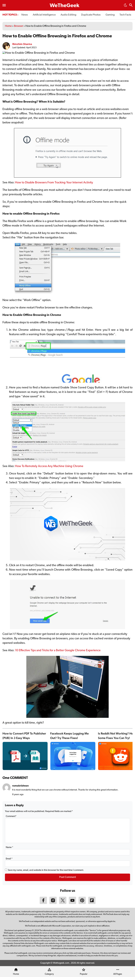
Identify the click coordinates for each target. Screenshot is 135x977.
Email (9, 859)
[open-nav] (4, 5)
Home (8, 26)
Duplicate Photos (91, 15)
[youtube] (72, 903)
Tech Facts (125, 15)
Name (9, 847)
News (24, 15)
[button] (125, 6)
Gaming (110, 15)
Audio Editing (68, 15)
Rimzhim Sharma (22, 44)
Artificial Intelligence (44, 15)
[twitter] (62, 903)
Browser (18, 26)
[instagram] (53, 903)
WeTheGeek (64, 5)
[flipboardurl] (91, 903)
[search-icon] (131, 5)
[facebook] (43, 903)
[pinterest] (82, 903)
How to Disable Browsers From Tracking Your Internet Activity (54, 182)
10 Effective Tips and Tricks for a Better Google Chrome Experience (58, 650)
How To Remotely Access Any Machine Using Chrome (49, 466)
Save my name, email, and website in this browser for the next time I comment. (46, 870)
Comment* (11, 816)
